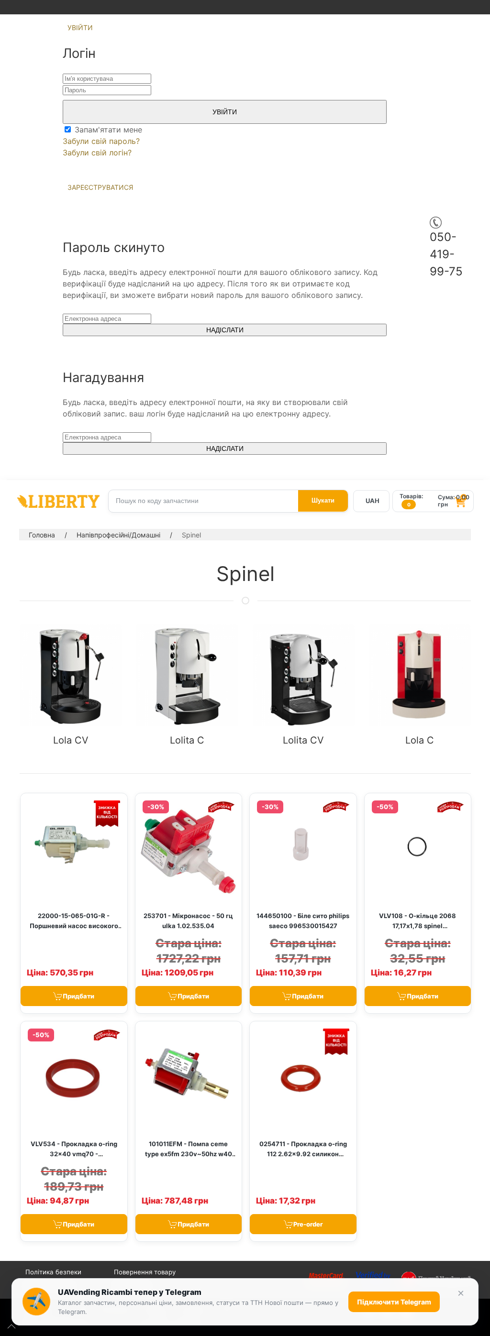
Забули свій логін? (97, 152)
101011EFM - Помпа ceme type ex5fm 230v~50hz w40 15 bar (188, 1154)
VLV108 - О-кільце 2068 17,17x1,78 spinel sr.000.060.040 (417, 926)
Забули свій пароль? (101, 141)
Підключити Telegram (394, 1302)
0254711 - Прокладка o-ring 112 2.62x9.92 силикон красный (303, 1154)
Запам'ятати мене (107, 129)
